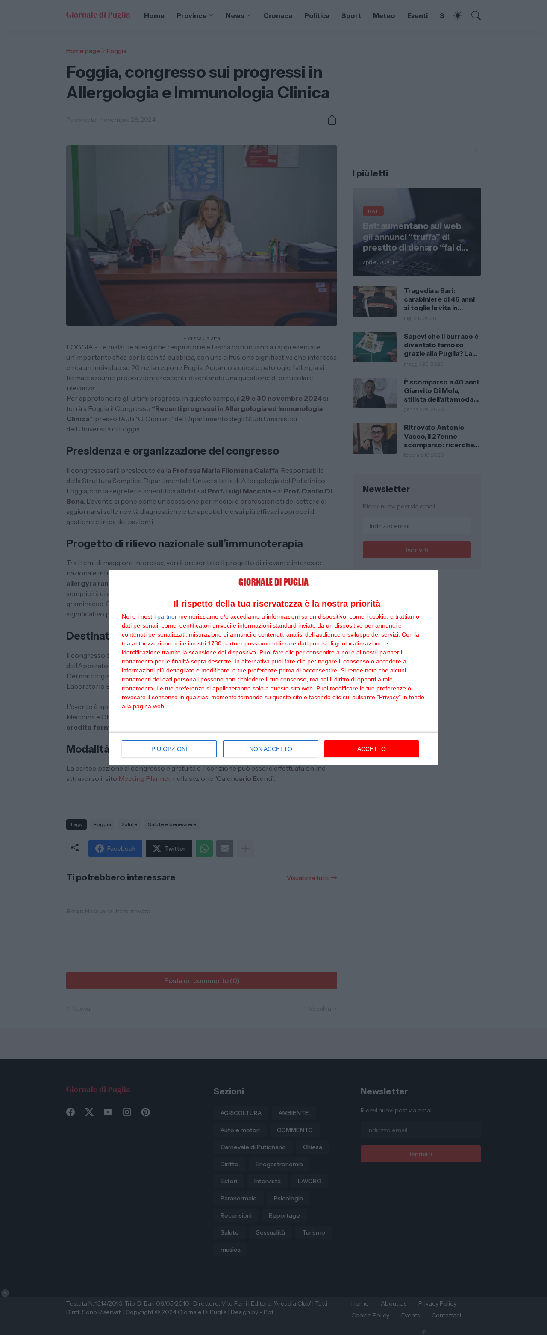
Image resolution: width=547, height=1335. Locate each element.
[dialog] (273, 667)
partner (167, 616)
